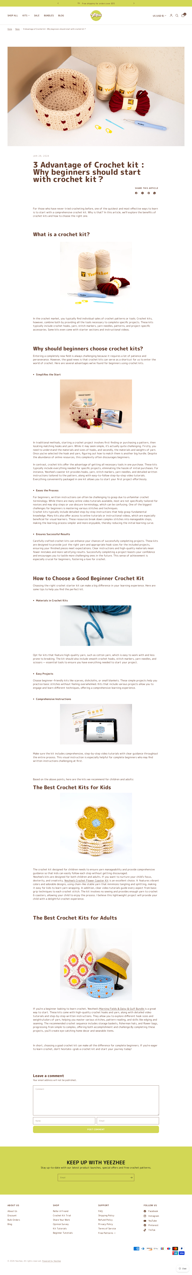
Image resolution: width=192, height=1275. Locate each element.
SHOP (56, 1205)
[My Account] (171, 16)
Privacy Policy (105, 1224)
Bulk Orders (14, 1219)
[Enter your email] (131, 1177)
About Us (12, 1211)
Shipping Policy (106, 1215)
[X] (143, 193)
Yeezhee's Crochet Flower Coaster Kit (86, 880)
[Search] (177, 16)
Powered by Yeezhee (51, 1261)
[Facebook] (137, 193)
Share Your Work (61, 1219)
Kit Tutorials (60, 1228)
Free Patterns (105, 1233)
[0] (182, 16)
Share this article (146, 188)
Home (10, 29)
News (17, 29)
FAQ (100, 1211)
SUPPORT (103, 1205)
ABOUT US (13, 1205)
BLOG (61, 15)
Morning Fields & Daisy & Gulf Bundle (122, 1008)
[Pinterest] (149, 193)
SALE (36, 15)
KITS (24, 15)
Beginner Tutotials (63, 1232)
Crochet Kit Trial (62, 1215)
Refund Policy (105, 1219)
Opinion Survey (61, 1224)
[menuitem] (14, 15)
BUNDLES (49, 15)
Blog (10, 1224)
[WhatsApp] (155, 193)
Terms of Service (107, 1228)
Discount (12, 1215)
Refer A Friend (60, 1211)
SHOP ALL (13, 15)
